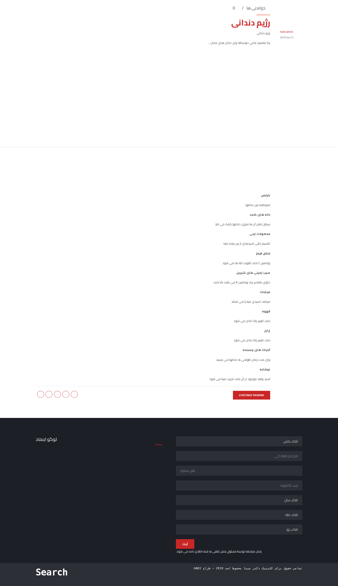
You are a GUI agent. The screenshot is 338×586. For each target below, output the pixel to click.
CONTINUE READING (251, 395)
